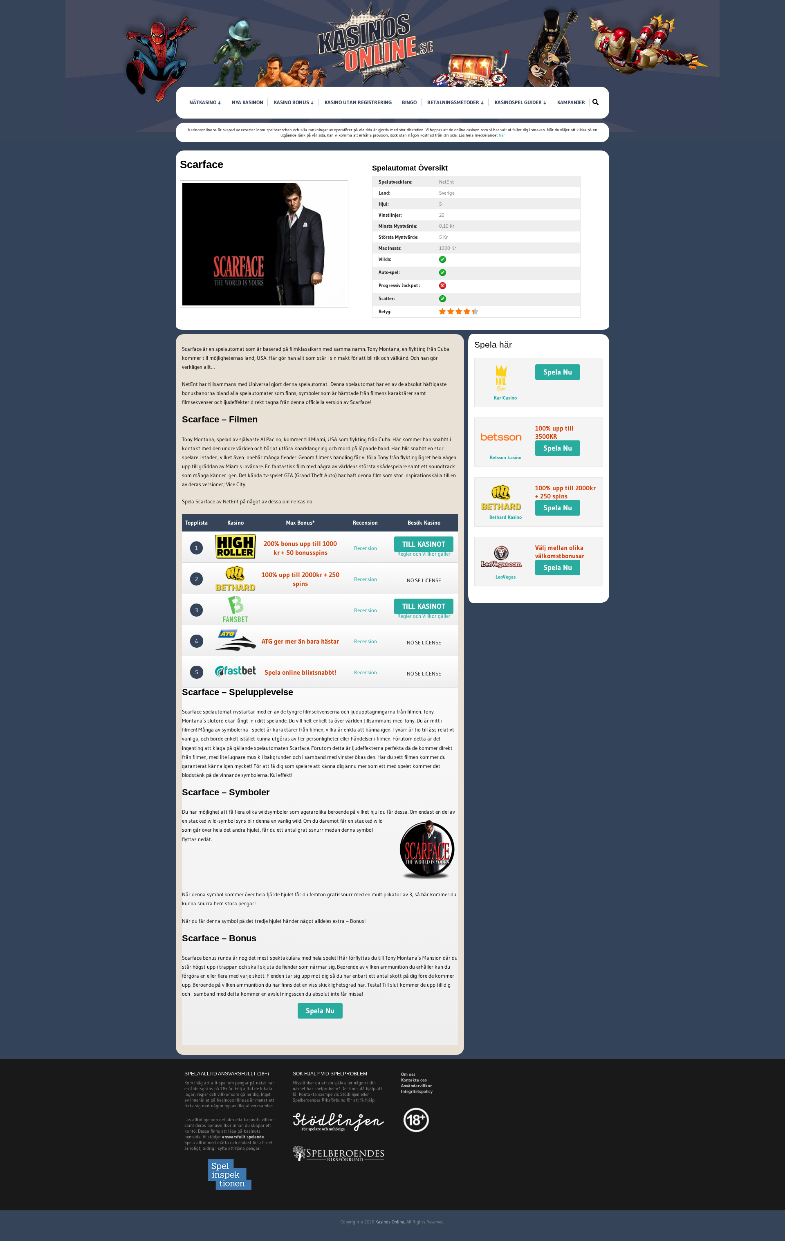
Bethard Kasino (505, 517)
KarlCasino (505, 398)
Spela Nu (320, 1010)
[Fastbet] (235, 672)
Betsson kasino (505, 457)
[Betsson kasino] (501, 448)
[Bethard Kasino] (235, 579)
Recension (365, 548)
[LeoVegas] (501, 568)
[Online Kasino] (376, 84)
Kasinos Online (389, 1222)
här (502, 135)
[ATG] (235, 641)
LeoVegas (506, 577)
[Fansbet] (235, 610)
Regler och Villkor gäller (424, 553)
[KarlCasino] (501, 389)
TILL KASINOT (423, 544)
